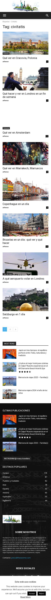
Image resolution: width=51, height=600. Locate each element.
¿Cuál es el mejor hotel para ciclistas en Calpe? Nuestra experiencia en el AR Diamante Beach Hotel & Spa (33, 366)
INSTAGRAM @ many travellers (17, 459)
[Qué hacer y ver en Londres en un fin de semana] (25, 78)
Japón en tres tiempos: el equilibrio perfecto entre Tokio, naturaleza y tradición (32, 352)
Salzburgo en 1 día (14, 314)
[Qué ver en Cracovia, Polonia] (25, 43)
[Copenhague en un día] (25, 189)
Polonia (6, 53)
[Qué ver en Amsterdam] (25, 117)
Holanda (6, 128)
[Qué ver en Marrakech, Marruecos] (25, 153)
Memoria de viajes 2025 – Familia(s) (33, 377)
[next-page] (15, 329)
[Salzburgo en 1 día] (25, 299)
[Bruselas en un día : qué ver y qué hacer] (25, 224)
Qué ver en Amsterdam (16, 132)
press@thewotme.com (21, 557)
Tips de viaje (7, 274)
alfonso (5, 61)
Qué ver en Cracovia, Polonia (20, 58)
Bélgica (5, 235)
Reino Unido (7, 89)
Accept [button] (32, 593)
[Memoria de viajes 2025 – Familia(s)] (9, 381)
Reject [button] (41, 593)
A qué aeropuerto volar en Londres (23, 278)
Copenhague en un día (16, 204)
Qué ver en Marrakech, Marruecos (23, 168)
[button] (4, 15)
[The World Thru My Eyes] (25, 6)
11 (47, 136)
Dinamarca (6, 199)
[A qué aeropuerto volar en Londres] (25, 263)
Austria (5, 310)
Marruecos (6, 164)
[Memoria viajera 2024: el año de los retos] (9, 394)
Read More (25, 597)
